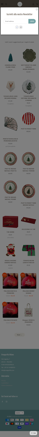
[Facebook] (17, 27)
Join (32, 21)
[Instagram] (20, 27)
